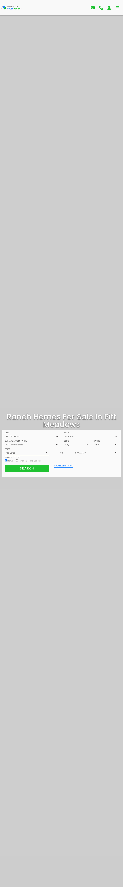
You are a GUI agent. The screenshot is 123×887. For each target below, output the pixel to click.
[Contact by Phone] (101, 7)
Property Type (12, 457)
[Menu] (117, 7)
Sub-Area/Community (16, 441)
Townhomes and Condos (29, 461)
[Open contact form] (93, 7)
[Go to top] (113, 869)
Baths (97, 441)
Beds (66, 441)
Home (10, 461)
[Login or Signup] (109, 7)
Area (66, 433)
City (7, 433)
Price (7, 449)
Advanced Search (63, 466)
